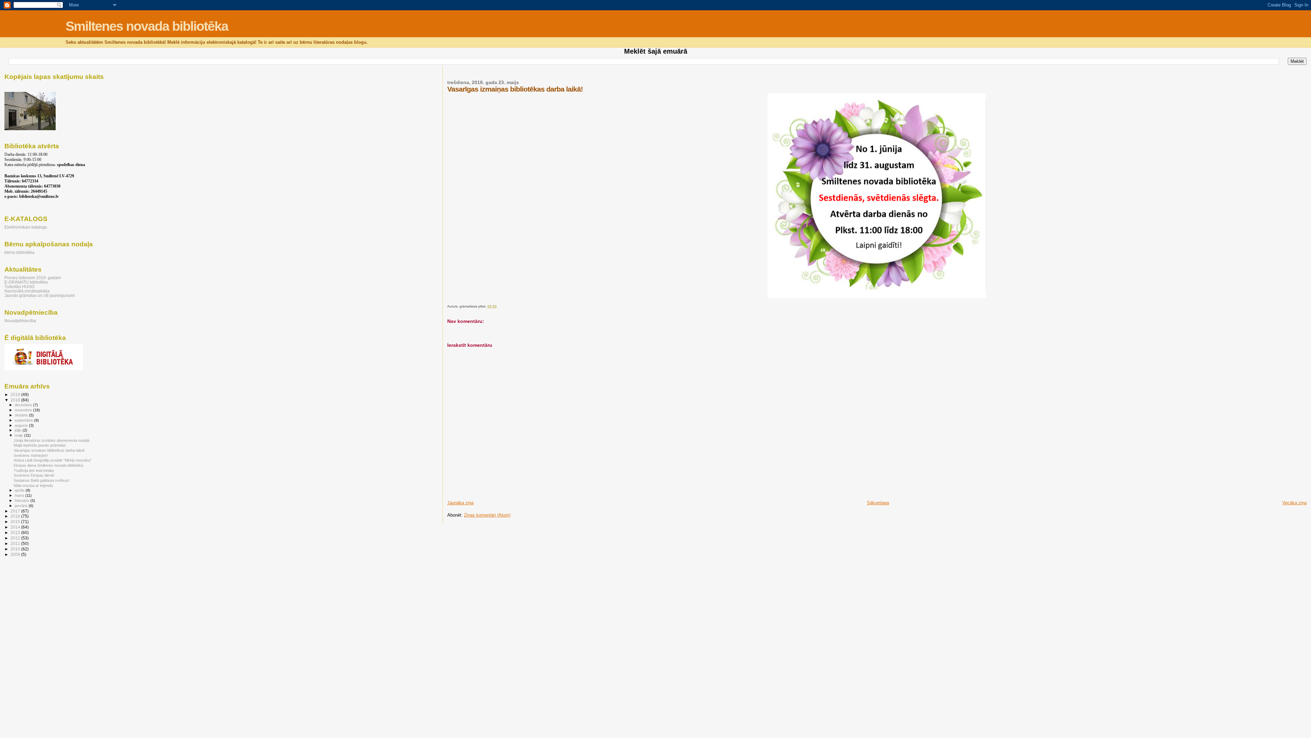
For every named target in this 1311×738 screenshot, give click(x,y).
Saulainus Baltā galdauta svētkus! (41, 480)
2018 (16, 400)
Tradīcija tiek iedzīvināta (34, 470)
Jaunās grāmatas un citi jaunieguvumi (39, 295)
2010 (16, 549)
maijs (19, 435)
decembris (24, 405)
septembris (24, 420)
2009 (16, 554)
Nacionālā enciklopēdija (27, 291)
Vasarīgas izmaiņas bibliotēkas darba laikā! (49, 450)
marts (20, 495)
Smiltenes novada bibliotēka (147, 26)
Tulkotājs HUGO (19, 286)
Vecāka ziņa (1294, 502)
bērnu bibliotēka (19, 252)
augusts (22, 425)
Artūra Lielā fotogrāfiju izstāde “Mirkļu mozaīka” (52, 460)
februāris (22, 500)
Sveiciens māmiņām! (31, 455)
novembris (24, 410)
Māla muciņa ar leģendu (33, 485)
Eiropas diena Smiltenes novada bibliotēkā (48, 465)
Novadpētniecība (20, 320)
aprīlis (20, 490)
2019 (16, 394)
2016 (16, 516)
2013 (16, 532)
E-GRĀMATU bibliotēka (26, 282)
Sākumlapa (878, 502)
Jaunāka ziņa (460, 502)
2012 (16, 538)
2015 (16, 521)
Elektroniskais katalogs (25, 227)
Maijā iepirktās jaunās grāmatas (40, 445)
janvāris (22, 506)
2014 (16, 527)
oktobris (22, 415)
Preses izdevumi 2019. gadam (32, 277)
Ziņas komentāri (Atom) (487, 515)
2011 (16, 543)
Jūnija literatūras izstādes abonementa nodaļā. (52, 440)
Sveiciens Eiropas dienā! (34, 475)
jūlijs (19, 430)
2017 (16, 511)
